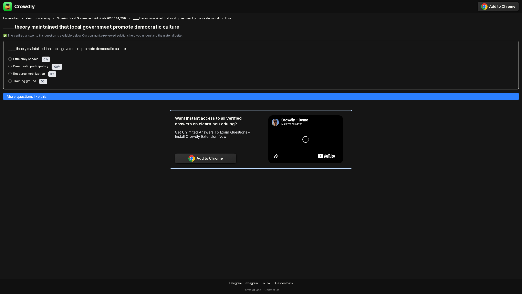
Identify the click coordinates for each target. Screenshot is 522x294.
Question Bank (283, 283)
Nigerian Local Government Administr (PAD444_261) (91, 18)
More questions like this (26, 96)
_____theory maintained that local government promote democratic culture (182, 18)
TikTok (265, 283)
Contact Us (271, 290)
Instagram (251, 283)
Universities (11, 18)
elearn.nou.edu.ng (38, 18)
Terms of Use (252, 290)
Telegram (235, 283)
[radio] (10, 59)
